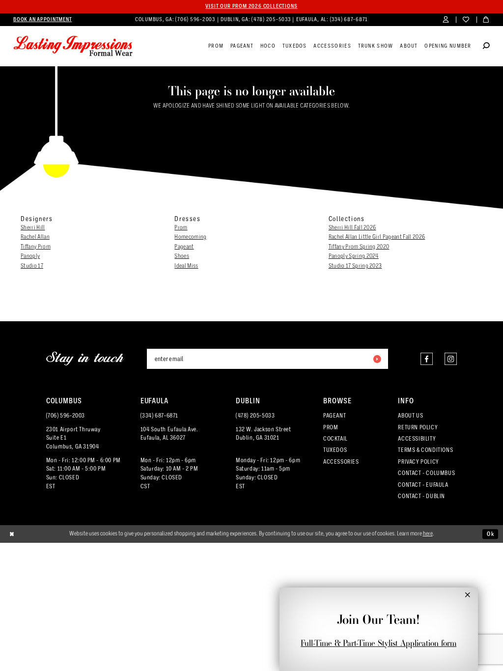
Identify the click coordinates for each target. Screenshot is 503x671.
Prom (180, 227)
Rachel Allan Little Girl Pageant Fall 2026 (377, 236)
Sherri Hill (33, 227)
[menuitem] (42, 19)
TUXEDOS (335, 450)
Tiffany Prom (36, 246)
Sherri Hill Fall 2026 (352, 227)
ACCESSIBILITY (417, 438)
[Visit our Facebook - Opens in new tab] (426, 359)
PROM (330, 427)
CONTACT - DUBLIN (421, 496)
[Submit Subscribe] (376, 358)
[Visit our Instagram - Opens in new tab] (451, 359)
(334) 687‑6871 (349, 19)
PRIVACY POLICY (418, 461)
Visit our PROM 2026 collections (251, 6)
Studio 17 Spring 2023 (355, 265)
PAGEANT (334, 415)
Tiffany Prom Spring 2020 (359, 246)
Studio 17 (32, 265)
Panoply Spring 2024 (354, 255)
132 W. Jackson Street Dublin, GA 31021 (263, 434)
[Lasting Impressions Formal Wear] (73, 46)
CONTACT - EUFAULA (423, 484)
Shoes (181, 255)
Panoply (30, 255)
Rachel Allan (35, 236)
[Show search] (486, 47)
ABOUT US (410, 415)
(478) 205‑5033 (272, 19)
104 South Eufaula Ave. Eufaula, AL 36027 (169, 434)
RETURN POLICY (418, 427)
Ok (490, 534)
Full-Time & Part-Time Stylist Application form (378, 643)
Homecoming (190, 236)
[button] (446, 20)
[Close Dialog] (12, 534)
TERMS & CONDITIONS (425, 450)
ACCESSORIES (341, 461)
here (428, 533)
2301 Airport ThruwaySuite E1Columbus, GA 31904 (73, 438)
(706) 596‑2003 (195, 19)
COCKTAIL (335, 438)
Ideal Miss (186, 265)
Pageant (184, 246)
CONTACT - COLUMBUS (426, 473)
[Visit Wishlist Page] (466, 20)
